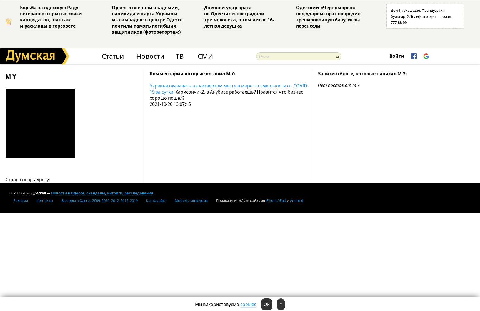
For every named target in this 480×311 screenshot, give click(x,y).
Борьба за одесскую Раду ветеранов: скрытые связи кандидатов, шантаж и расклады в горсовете (51, 16)
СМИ (205, 56)
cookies (248, 304)
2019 (134, 200)
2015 (124, 200)
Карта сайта (156, 200)
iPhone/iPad (276, 200)
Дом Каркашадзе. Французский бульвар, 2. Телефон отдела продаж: (421, 16)
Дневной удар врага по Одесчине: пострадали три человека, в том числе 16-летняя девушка (239, 16)
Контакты (44, 200)
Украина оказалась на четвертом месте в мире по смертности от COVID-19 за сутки (229, 89)
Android (296, 200)
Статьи (113, 56)
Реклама (20, 200)
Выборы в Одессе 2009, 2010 (85, 200)
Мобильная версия (191, 200)
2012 (115, 200)
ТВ (180, 56)
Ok (267, 304)
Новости (150, 56)
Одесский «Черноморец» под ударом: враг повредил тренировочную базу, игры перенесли (328, 16)
